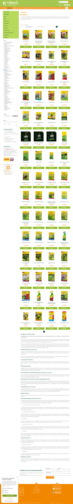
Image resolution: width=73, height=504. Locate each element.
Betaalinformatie (33, 502)
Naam (59, 468)
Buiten (5, 18)
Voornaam (48, 468)
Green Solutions (52, 502)
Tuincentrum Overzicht (59, 502)
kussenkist (6, 37)
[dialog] (9, 489)
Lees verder (8, 485)
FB (65, 5)
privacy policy (40, 475)
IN (67, 5)
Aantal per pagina (38, 26)
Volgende (69, 27)
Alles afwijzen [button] (9, 498)
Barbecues (6, 28)
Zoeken (5, 114)
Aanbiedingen (6, 14)
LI (69, 5)
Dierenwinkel (6, 21)
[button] (9, 501)
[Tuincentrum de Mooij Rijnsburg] (10, 3)
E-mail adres (48, 472)
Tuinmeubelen (6, 12)
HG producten (6, 34)
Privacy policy (39, 502)
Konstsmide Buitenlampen (9, 32)
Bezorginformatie (28, 502)
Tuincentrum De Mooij (36, 487)
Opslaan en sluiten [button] (9, 495)
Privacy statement (22, 502)
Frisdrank (6, 25)
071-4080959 (37, 491)
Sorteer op (22, 26)
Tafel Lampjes (6, 30)
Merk (5, 40)
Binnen (5, 16)
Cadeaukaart (6, 23)
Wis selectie (16, 117)
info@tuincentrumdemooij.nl (36, 492)
